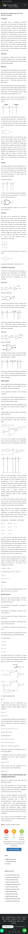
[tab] (13, 824)
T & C (19, 919)
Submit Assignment (14, 849)
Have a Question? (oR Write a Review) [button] (11, 824)
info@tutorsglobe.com (6, 820)
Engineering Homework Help (13, 898)
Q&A (22, 921)
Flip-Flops (8, 863)
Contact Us (14, 919)
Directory (14, 923)
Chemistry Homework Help (12, 889)
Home (2, 917)
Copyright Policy (12, 921)
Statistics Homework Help (12, 882)
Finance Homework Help (12, 879)
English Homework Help (12, 896)
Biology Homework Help (12, 894)
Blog (19, 921)
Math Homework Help (11, 891)
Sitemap (8, 919)
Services (19, 917)
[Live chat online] (24, 930)
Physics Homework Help (12, 886)
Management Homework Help (13, 884)
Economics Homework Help (12, 877)
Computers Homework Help (12, 901)
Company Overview (10, 917)
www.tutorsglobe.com (6, 801)
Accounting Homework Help (13, 875)
